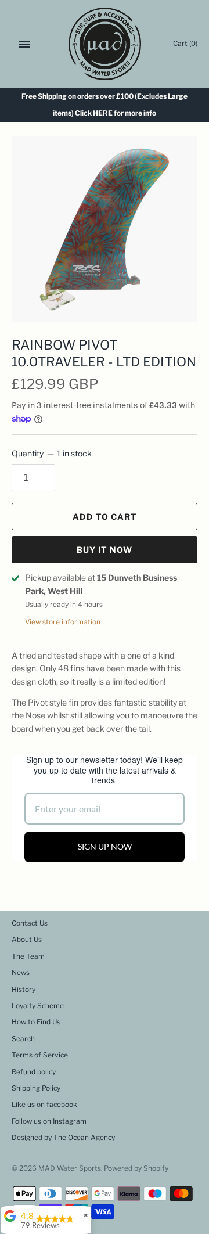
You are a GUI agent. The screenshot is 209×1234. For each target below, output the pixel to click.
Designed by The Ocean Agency (63, 1138)
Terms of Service (40, 1055)
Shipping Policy (36, 1088)
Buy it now (104, 550)
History (23, 989)
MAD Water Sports (69, 1168)
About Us (27, 940)
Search (23, 1039)
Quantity (52, 453)
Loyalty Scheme (38, 1006)
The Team (28, 956)
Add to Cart (105, 516)
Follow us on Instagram (49, 1121)
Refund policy (34, 1072)
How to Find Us (36, 1022)
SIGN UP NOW (105, 846)
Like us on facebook (44, 1104)
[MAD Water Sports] (105, 44)
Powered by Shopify (136, 1168)
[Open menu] (24, 44)
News (21, 973)
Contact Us (30, 923)
